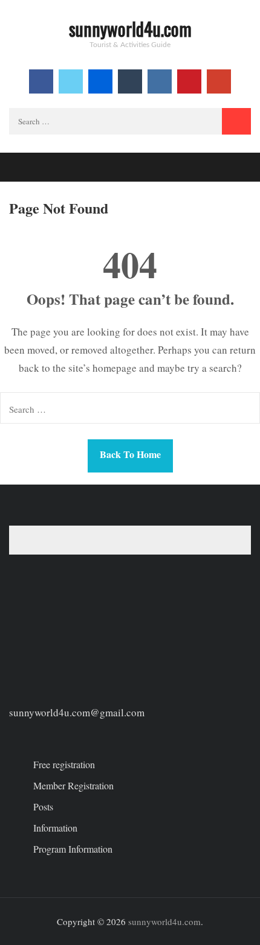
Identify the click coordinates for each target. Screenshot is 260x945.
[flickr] (100, 81)
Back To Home (130, 454)
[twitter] (71, 81)
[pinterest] (189, 81)
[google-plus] (219, 81)
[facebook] (41, 81)
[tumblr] (130, 81)
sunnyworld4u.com (130, 28)
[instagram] (160, 81)
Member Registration (73, 785)
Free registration (64, 764)
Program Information (72, 848)
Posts (43, 806)
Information (55, 827)
